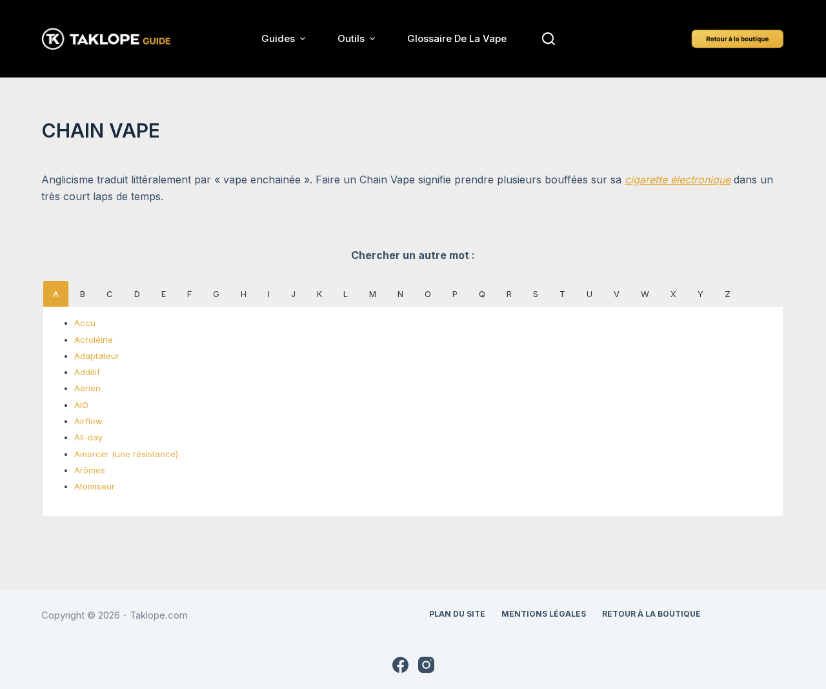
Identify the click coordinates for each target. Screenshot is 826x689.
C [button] (109, 294)
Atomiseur (94, 486)
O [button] (428, 294)
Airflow (88, 421)
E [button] (163, 294)
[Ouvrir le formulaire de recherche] (548, 38)
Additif (87, 372)
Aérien (87, 388)
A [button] (56, 294)
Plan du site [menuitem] (457, 614)
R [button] (509, 294)
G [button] (216, 294)
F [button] (189, 294)
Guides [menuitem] (278, 38)
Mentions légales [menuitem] (543, 614)
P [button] (455, 294)
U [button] (589, 294)
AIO (81, 405)
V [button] (617, 294)
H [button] (244, 294)
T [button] (562, 294)
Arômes (89, 470)
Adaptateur (96, 356)
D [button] (137, 294)
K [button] (319, 294)
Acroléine (93, 339)
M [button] (372, 294)
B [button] (82, 294)
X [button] (673, 294)
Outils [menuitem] (351, 38)
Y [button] (700, 294)
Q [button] (482, 294)
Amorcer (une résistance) (126, 454)
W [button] (645, 294)
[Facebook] (400, 665)
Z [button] (727, 294)
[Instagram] (426, 665)
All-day (88, 437)
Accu (85, 323)
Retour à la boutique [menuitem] (651, 614)
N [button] (400, 294)
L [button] (345, 294)
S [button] (535, 294)
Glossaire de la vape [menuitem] (457, 38)
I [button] (269, 294)
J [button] (293, 294)
